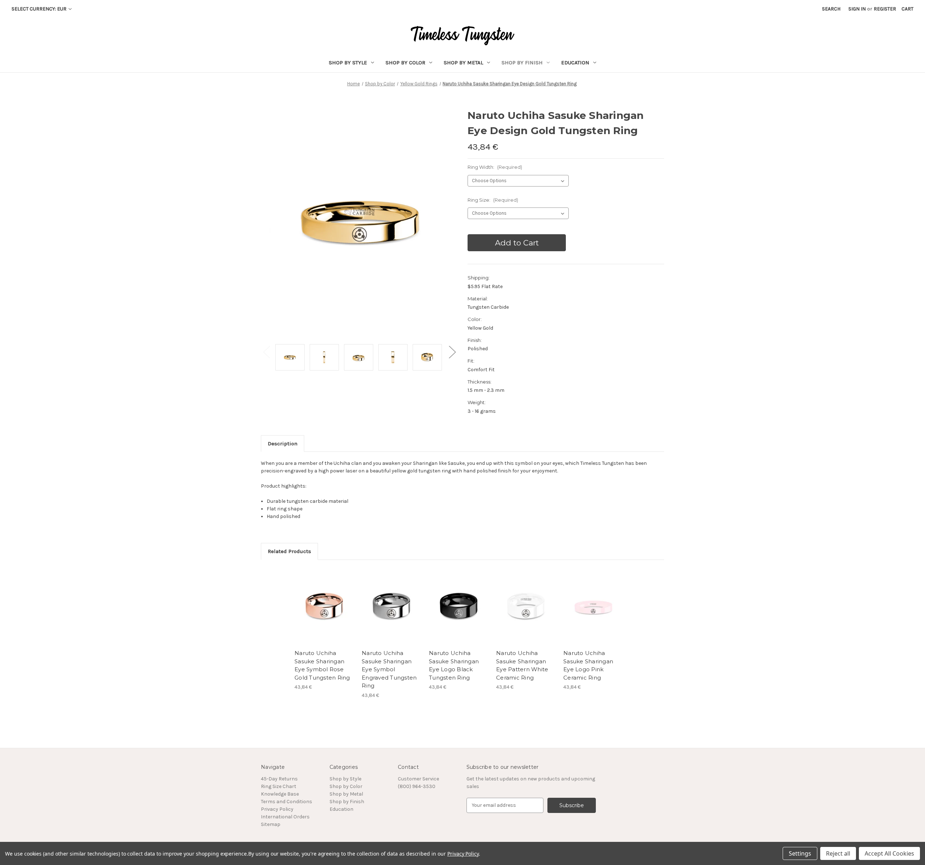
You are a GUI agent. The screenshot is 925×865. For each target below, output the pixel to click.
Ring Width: (495, 167)
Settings (800, 853)
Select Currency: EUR (40, 9)
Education (575, 62)
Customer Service (418, 779)
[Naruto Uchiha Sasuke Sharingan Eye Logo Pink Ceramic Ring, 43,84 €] (593, 607)
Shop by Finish (522, 62)
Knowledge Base (280, 794)
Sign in (857, 9)
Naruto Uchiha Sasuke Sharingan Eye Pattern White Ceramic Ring (522, 665)
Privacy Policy (277, 809)
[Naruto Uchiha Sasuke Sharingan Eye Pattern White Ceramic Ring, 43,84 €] (526, 607)
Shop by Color (405, 62)
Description (282, 443)
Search (831, 9)
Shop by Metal (463, 62)
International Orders (285, 817)
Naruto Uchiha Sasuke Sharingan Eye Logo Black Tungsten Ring (454, 665)
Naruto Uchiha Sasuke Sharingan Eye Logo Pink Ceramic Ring (588, 665)
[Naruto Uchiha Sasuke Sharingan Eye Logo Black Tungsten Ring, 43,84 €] (458, 607)
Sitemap (270, 824)
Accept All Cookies (889, 853)
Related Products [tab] (289, 551)
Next (452, 352)
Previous (266, 352)
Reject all (838, 853)
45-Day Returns (279, 779)
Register (885, 9)
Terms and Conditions (286, 801)
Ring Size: (493, 200)
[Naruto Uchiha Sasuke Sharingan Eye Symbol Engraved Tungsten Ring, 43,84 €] (391, 607)
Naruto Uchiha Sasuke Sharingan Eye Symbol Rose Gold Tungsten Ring (322, 665)
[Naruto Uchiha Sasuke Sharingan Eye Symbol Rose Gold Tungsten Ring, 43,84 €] (324, 607)
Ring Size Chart (278, 786)
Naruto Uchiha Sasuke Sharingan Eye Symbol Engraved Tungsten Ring (389, 669)
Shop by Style (348, 62)
